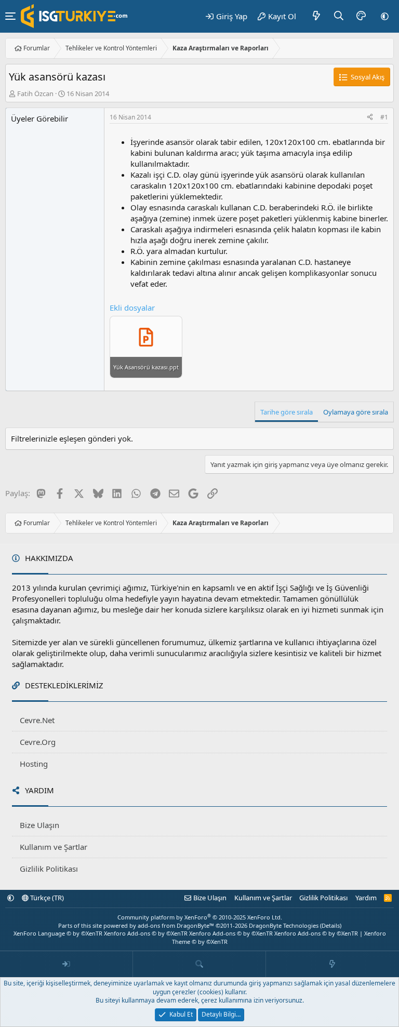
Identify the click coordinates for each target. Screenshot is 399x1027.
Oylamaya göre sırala (355, 412)
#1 (384, 117)
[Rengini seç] (361, 16)
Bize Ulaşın (39, 825)
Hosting (34, 763)
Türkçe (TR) (46, 897)
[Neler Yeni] (316, 16)
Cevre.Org (38, 742)
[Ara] (339, 16)
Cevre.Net (37, 720)
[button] (385, 16)
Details (331, 925)
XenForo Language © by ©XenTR (58, 933)
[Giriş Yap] (66, 964)
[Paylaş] (370, 118)
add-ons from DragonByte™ (176, 925)
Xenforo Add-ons (146, 933)
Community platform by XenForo (199, 917)
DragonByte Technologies (283, 925)
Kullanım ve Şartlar (53, 847)
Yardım (366, 897)
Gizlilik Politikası (49, 868)
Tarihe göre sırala (286, 412)
